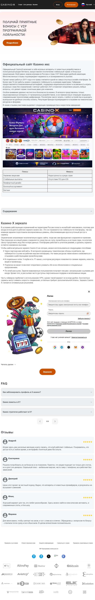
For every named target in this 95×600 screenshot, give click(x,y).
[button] (88, 4)
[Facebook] (63, 556)
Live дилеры (27, 4)
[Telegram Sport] (34, 556)
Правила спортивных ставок (83, 543)
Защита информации (46, 543)
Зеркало (47, 371)
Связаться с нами (63, 543)
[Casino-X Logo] (7, 4)
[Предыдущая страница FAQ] (40, 421)
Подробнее (12, 42)
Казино (35, 4)
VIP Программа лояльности (48, 549)
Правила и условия (11, 543)
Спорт (20, 4)
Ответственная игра (28, 543)
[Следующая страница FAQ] (55, 421)
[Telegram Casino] (41, 556)
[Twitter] (48, 556)
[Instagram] (56, 556)
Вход (58, 4)
